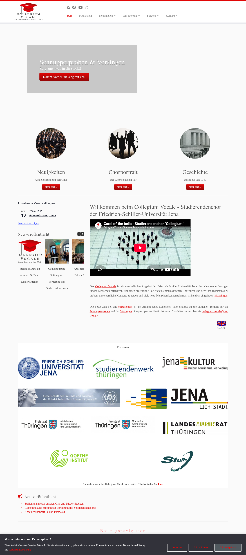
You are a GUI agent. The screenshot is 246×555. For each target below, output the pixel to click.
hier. (160, 484)
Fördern (152, 15)
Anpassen (177, 547)
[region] (123, 544)
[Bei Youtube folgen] (81, 7)
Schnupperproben (100, 311)
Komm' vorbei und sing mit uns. (64, 77)
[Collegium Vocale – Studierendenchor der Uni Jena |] (28, 12)
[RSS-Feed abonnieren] (69, 7)
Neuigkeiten (106, 15)
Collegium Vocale (105, 286)
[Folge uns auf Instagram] (87, 7)
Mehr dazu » (51, 187)
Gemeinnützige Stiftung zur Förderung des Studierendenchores (60, 507)
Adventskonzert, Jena (42, 215)
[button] (82, 234)
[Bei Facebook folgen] (75, 7)
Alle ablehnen (201, 547)
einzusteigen (126, 306)
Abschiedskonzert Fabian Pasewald (44, 511)
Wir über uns (130, 15)
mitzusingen (220, 295)
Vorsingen (126, 311)
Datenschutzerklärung (20, 549)
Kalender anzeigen (28, 223)
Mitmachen (85, 15)
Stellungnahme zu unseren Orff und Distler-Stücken (30, 275)
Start (69, 15)
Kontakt (171, 15)
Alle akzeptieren (228, 547)
